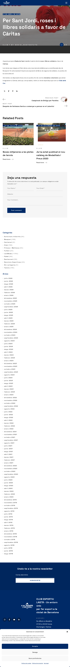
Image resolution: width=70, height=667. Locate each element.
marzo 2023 (9, 389)
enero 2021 (8, 463)
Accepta (35, 646)
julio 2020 (8, 480)
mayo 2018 (8, 554)
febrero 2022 (9, 426)
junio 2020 (8, 483)
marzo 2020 (9, 491)
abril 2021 (8, 454)
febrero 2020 (9, 494)
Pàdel (8, 256)
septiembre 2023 (11, 372)
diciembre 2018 (10, 534)
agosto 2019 (9, 511)
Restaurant (10, 259)
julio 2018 (8, 548)
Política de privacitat (37, 663)
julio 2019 (8, 514)
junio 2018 (8, 551)
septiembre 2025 (11, 307)
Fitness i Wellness (13, 248)
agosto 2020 (9, 477)
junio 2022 (8, 414)
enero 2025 (8, 326)
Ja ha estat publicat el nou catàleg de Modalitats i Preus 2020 (50, 155)
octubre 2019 (9, 505)
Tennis (9, 268)
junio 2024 (8, 346)
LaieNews (11, 253)
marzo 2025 (9, 321)
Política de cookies (26, 663)
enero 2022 (8, 429)
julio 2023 (8, 378)
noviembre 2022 (10, 400)
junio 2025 (8, 312)
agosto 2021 (9, 443)
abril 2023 (8, 386)
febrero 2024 (9, 358)
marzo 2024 (9, 355)
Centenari (9, 242)
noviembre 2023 (10, 366)
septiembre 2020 (11, 474)
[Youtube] (14, 620)
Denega (35, 652)
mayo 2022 (8, 417)
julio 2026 (8, 278)
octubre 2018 (9, 539)
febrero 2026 (9, 292)
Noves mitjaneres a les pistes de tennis (18, 153)
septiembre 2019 (11, 508)
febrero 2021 (9, 460)
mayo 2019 (8, 519)
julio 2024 (8, 343)
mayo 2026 (8, 284)
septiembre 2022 (11, 406)
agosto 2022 (9, 409)
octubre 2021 (9, 437)
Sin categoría (11, 265)
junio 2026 (8, 281)
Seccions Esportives (14, 262)
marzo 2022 (9, 423)
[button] (67, 632)
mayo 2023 (8, 383)
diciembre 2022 (10, 397)
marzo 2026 (9, 290)
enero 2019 (8, 531)
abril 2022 (8, 420)
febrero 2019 (9, 528)
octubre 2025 (9, 304)
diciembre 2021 (10, 431)
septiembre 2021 (11, 440)
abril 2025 (8, 318)
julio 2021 (8, 446)
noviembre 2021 (10, 434)
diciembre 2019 (10, 500)
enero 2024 (9, 360)
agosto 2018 (9, 545)
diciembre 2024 (10, 329)
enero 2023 (8, 395)
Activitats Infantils (14, 236)
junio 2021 (8, 448)
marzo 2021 (8, 457)
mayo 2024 (8, 349)
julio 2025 (8, 309)
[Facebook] (9, 620)
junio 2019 (8, 517)
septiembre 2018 (11, 542)
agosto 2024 (9, 341)
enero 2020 (8, 497)
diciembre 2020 (10, 466)
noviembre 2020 (10, 468)
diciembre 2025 (10, 298)
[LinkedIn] (19, 620)
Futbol (8, 251)
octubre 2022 (9, 403)
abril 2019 (8, 522)
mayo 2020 (8, 485)
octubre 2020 (9, 471)
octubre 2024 (9, 335)
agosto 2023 (9, 375)
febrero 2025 (9, 324)
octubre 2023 (9, 369)
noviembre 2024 (10, 332)
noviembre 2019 (10, 502)
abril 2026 (8, 287)
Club (6, 45)
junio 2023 (8, 380)
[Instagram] (5, 620)
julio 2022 (8, 412)
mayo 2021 (8, 451)
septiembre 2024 (11, 338)
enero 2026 (8, 295)
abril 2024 (8, 352)
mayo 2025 (8, 315)
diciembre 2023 (10, 363)
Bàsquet (10, 239)
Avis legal (46, 663)
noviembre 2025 (10, 301)
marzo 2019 (8, 525)
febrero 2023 (9, 392)
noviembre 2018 (10, 537)
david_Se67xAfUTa (26, 45)
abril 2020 (8, 488)
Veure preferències (35, 658)
